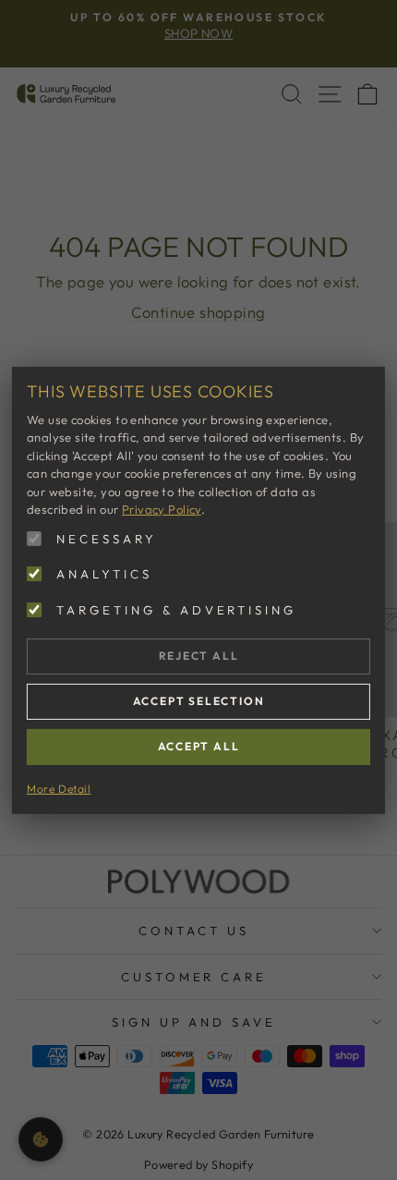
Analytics (104, 573)
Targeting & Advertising (176, 609)
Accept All (199, 746)
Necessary (106, 537)
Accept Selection (199, 701)
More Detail (59, 788)
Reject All (199, 656)
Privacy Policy (161, 509)
